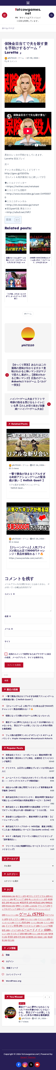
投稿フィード (12, 968)
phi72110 (12, 58)
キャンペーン (12, 915)
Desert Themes (28, 1057)
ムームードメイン (36, 930)
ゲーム (21, 58)
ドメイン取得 (22, 922)
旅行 (44, 934)
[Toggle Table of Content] (16, 220)
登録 (8, 955)
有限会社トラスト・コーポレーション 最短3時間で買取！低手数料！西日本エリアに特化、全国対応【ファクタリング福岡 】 (28, 758)
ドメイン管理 (14, 925)
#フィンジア (21, 899)
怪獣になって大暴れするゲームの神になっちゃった (28, 715)
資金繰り (42, 937)
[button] (45, 997)
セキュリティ (16, 919)
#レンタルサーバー (38, 899)
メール (9, 629)
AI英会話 (39, 902)
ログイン (10, 961)
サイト (7, 641)
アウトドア (44, 906)
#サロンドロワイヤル (38, 896)
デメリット (44, 919)
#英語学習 (26, 902)
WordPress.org (13, 981)
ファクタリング (31, 926)
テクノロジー (31, 919)
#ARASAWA (8, 896)
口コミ (36, 934)
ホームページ (8, 28)
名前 (8, 616)
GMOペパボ (22, 906)
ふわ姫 (33, 906)
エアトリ (26, 909)
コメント (10, 594)
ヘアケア (15, 930)
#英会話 (14, 903)
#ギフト (21, 896)
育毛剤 (12, 937)
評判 (21, 937)
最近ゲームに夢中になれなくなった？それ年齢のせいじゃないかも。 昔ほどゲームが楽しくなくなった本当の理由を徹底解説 (28, 725)
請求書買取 (31, 937)
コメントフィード (13, 974)
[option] (28, 1012)
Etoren (10, 906)
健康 (28, 934)
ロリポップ (17, 933)
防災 (11, 940)
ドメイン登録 (37, 923)
